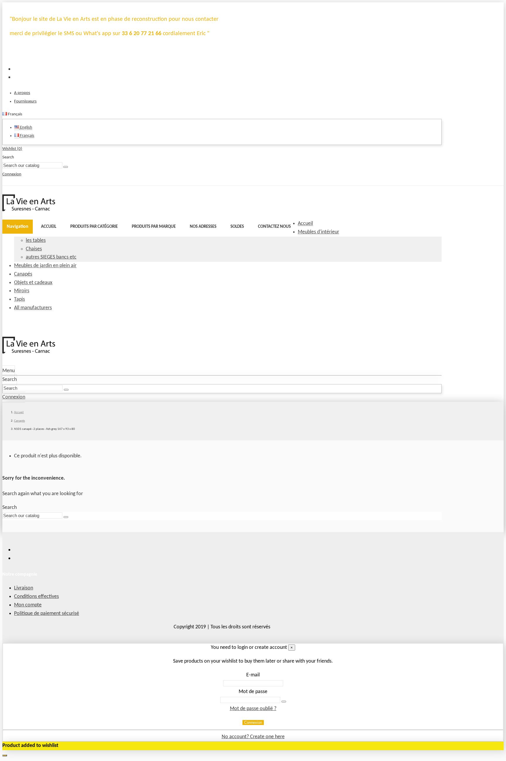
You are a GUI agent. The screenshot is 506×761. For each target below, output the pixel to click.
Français (26, 136)
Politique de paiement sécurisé (46, 613)
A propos (22, 93)
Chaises (34, 249)
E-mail (253, 675)
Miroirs (21, 291)
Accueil (305, 223)
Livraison (23, 588)
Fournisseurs (25, 101)
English (25, 127)
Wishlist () (12, 149)
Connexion (253, 722)
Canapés (23, 274)
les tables (36, 240)
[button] (94, 227)
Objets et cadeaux (33, 282)
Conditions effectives (36, 596)
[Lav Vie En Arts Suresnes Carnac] (28, 210)
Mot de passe (253, 692)
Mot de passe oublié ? (253, 709)
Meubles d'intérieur (318, 232)
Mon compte (28, 605)
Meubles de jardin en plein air (45, 266)
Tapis (19, 299)
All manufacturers (33, 308)
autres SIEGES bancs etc (51, 257)
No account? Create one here (253, 737)
